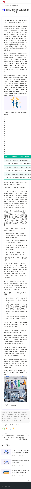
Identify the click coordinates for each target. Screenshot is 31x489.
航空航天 (13, 201)
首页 (2, 5)
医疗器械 (18, 62)
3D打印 (11, 5)
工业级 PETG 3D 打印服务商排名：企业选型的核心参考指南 (20, 452)
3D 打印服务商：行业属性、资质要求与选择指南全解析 (20, 471)
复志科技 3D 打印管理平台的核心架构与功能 (20, 461)
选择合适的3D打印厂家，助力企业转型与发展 (9, 437)
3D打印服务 (6, 5)
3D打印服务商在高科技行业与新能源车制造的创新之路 (21, 437)
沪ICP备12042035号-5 (7, 486)
